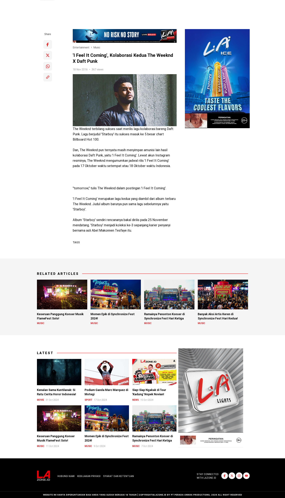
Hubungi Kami (66, 476)
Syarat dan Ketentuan (118, 476)
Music (96, 47)
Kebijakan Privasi (89, 476)
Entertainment (81, 47)
